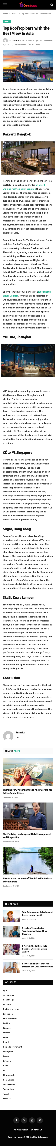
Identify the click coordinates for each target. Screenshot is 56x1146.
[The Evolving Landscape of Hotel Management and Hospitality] (28, 816)
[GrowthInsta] (28, 5)
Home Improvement (12, 1046)
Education (8, 1014)
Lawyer (6, 1056)
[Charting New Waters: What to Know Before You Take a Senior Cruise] (28, 772)
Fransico (15, 40)
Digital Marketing (11, 1009)
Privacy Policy (21, 1130)
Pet (4, 1070)
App (5, 990)
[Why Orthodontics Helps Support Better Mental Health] (11, 916)
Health (6, 1042)
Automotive (8, 995)
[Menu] (5, 4)
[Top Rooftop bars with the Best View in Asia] (28, 66)
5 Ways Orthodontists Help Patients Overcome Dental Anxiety (34, 949)
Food (5, 1037)
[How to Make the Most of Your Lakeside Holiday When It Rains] (28, 860)
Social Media (9, 1084)
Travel (7, 21)
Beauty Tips (8, 999)
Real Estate (8, 1079)
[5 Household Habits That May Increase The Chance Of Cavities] (11, 967)
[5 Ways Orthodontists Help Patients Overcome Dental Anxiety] (11, 949)
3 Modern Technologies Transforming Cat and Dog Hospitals (34, 931)
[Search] (51, 4)
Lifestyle (7, 1061)
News (5, 1065)
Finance (7, 1028)
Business (7, 1004)
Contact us (36, 1130)
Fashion (6, 1023)
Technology (8, 1089)
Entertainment (10, 1018)
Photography (9, 1075)
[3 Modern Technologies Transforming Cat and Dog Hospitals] (11, 931)
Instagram (8, 1051)
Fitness (6, 1032)
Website (7, 1098)
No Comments (20, 44)
